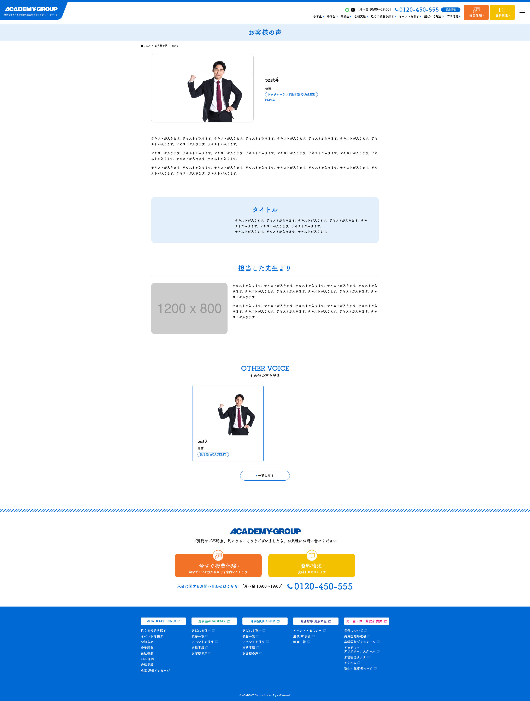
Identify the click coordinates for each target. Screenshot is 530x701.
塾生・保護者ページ (358, 668)
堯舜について (353, 630)
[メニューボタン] (522, 12)
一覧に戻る (266, 475)
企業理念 (147, 647)
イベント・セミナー (307, 630)
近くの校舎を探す (153, 630)
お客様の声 (199, 653)
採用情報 (451, 9)
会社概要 (147, 653)
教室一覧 (299, 641)
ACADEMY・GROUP (163, 621)
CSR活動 (147, 659)
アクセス (350, 662)
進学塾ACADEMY (211, 621)
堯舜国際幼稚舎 (355, 636)
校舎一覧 (198, 636)
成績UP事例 (302, 636)
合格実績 (147, 664)
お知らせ (147, 641)
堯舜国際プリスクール (360, 641)
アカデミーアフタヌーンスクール (360, 649)
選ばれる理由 (201, 630)
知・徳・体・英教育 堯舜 (364, 621)
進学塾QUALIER (263, 621)
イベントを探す (152, 636)
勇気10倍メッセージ (155, 670)
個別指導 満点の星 (313, 621)
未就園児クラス (355, 657)
